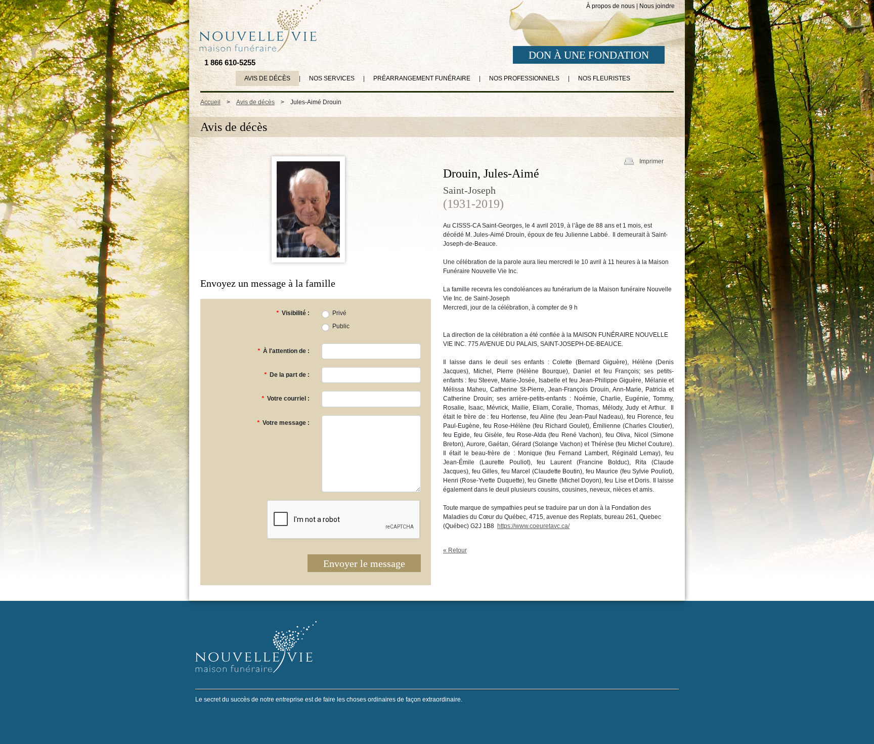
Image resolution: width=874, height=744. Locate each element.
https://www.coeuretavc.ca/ (533, 526)
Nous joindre (657, 6)
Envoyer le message (364, 563)
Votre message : (283, 423)
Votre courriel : (285, 399)
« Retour (455, 550)
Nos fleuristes (604, 78)
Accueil (210, 102)
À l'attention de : (283, 351)
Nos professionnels (524, 78)
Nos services (332, 78)
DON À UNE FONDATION (589, 55)
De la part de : (287, 375)
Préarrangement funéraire (421, 78)
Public (340, 326)
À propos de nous (610, 6)
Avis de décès (267, 78)
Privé (339, 313)
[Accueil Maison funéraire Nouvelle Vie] (258, 25)
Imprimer (651, 161)
